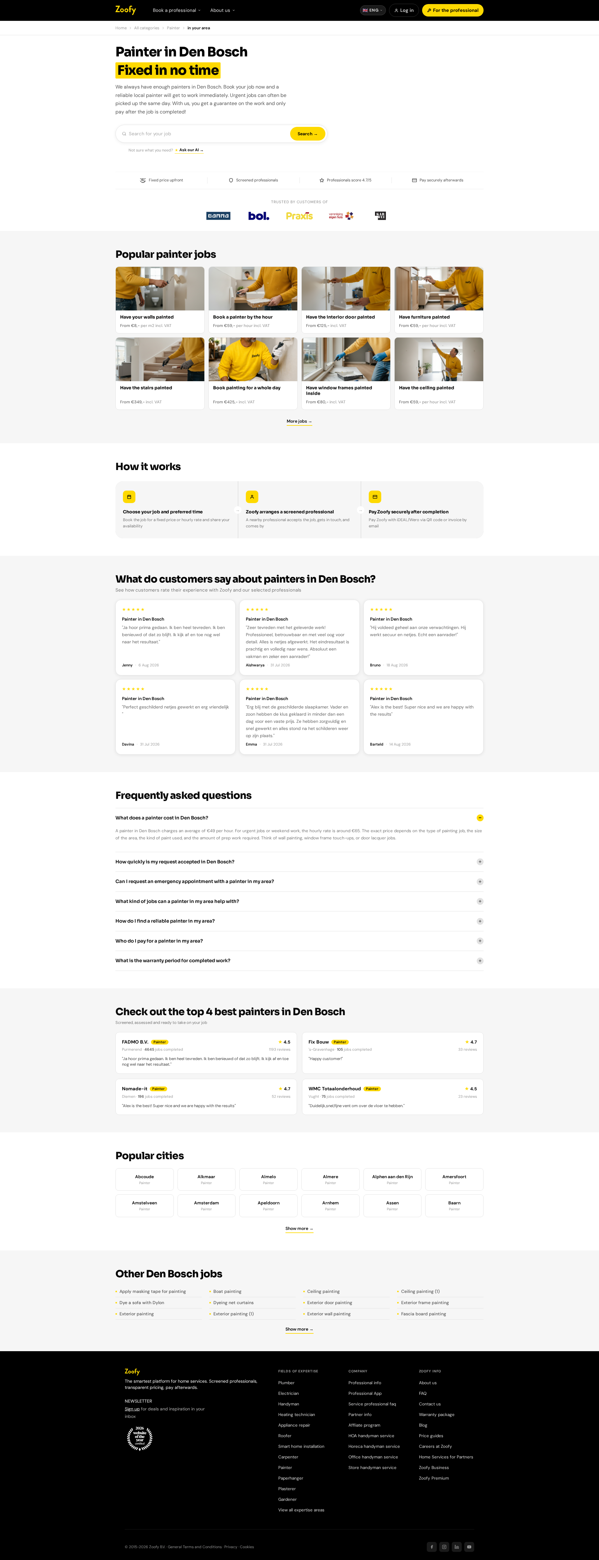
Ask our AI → (191, 149)
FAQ (422, 1393)
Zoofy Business (434, 1467)
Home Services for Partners (446, 1457)
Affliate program (364, 1425)
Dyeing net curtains (233, 1302)
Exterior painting (136, 1314)
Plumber (286, 1382)
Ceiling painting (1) (420, 1291)
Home (121, 28)
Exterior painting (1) (233, 1314)
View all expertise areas (301, 1510)
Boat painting (227, 1291)
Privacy (230, 1546)
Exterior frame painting (425, 1302)
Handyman (288, 1404)
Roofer (284, 1435)
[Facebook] (432, 1547)
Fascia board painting (423, 1314)
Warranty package (437, 1414)
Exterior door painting (329, 1302)
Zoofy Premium (434, 1478)
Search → (308, 134)
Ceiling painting (323, 1291)
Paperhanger (290, 1478)
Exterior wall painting (329, 1314)
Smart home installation (301, 1446)
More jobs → (299, 421)
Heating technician (296, 1414)
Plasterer (287, 1488)
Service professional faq (372, 1404)
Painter (173, 28)
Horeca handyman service (374, 1446)
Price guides (431, 1435)
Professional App (365, 1393)
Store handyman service (372, 1467)
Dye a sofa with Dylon (141, 1302)
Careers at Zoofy (435, 1446)
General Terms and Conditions (195, 1546)
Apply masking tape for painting (152, 1291)
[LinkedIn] (457, 1547)
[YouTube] (469, 1547)
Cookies (247, 1546)
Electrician (288, 1393)
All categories (146, 28)
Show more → (299, 1228)
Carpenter (288, 1457)
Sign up (132, 1409)
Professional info (364, 1382)
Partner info (360, 1414)
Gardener (287, 1499)
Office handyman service (373, 1457)
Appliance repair (294, 1425)
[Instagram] (444, 1547)
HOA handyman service (371, 1435)
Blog (423, 1425)
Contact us (430, 1404)
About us (428, 1382)
